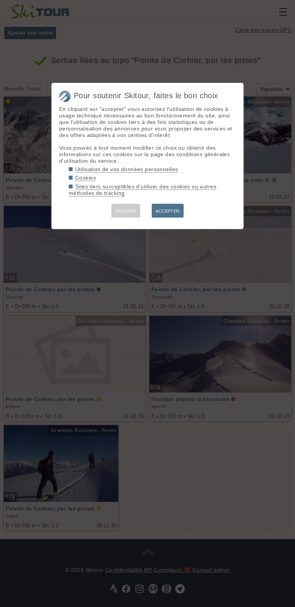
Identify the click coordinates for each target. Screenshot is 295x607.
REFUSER (125, 211)
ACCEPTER (167, 211)
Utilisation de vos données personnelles (126, 169)
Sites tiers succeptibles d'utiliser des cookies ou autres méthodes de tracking (142, 189)
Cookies (85, 178)
